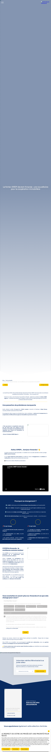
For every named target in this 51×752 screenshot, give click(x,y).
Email (28, 606)
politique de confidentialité (12, 628)
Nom (17, 606)
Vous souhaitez (18, 609)
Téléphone (40, 606)
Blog (3, 380)
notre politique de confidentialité (23, 745)
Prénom (6, 606)
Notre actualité (9, 380)
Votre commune (8, 609)
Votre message (8, 613)
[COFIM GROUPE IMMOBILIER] (45, 2)
